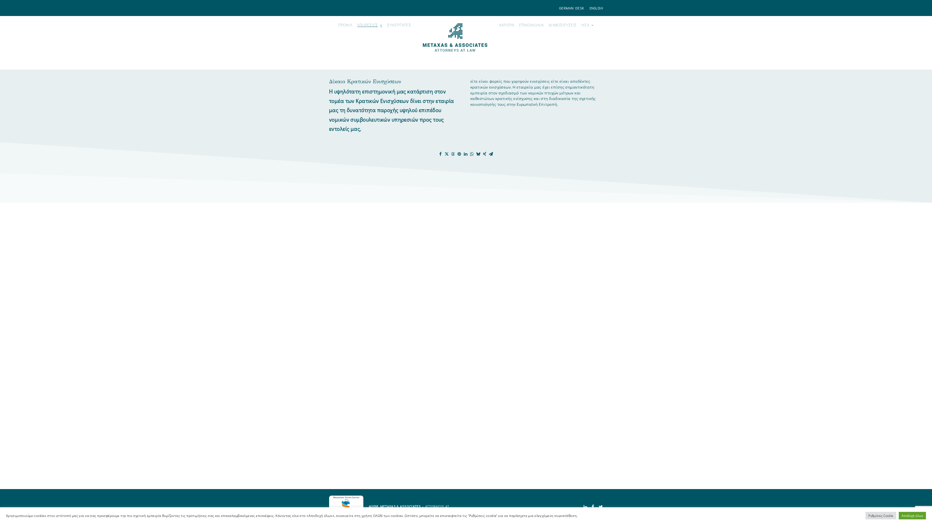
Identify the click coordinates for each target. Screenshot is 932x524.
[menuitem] (572, 8)
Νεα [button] (585, 25)
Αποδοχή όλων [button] (912, 516)
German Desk (571, 8)
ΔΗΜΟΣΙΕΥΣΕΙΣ (563, 25)
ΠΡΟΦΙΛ (345, 25)
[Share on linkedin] (466, 154)
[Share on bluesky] (478, 154)
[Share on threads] (453, 154)
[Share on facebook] (440, 154)
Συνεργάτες (399, 25)
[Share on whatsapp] (472, 154)
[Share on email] (491, 154)
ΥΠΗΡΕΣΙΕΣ (367, 25)
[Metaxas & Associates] (455, 37)
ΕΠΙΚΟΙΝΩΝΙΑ (531, 25)
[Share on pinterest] (459, 154)
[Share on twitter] (447, 154)
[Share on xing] (485, 154)
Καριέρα (506, 25)
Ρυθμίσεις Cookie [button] (880, 516)
